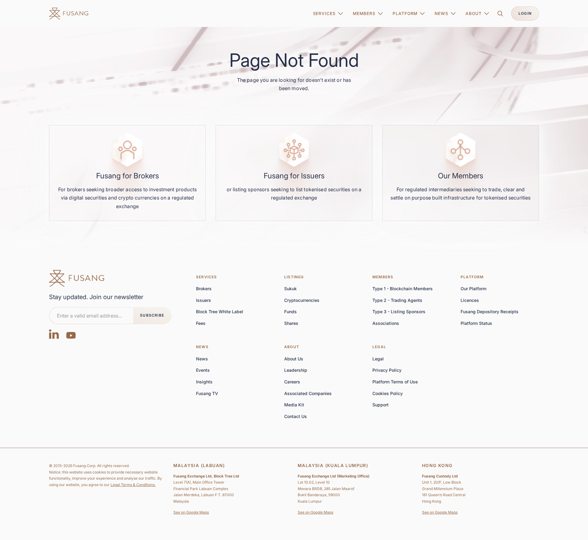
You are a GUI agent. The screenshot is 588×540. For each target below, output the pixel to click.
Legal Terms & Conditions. (133, 484)
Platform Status (476, 323)
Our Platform (473, 288)
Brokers (204, 288)
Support (380, 404)
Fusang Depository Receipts (489, 311)
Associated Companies (308, 393)
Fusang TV (207, 393)
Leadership (295, 370)
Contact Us (295, 416)
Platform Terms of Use (395, 381)
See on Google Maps (191, 512)
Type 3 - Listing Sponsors (398, 311)
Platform (472, 277)
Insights (204, 381)
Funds (290, 311)
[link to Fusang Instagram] (54, 334)
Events (203, 370)
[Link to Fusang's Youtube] (71, 334)
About (291, 346)
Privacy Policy (386, 370)
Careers (292, 381)
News (202, 346)
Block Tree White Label (219, 311)
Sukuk (290, 288)
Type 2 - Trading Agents (397, 300)
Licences (470, 300)
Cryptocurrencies (301, 300)
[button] (328, 13)
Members (382, 277)
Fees (200, 323)
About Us (293, 358)
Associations (385, 323)
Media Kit (294, 404)
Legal (379, 346)
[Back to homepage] (76, 278)
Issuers (203, 300)
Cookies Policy (387, 393)
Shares (291, 323)
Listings (294, 277)
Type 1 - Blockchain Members (402, 288)
